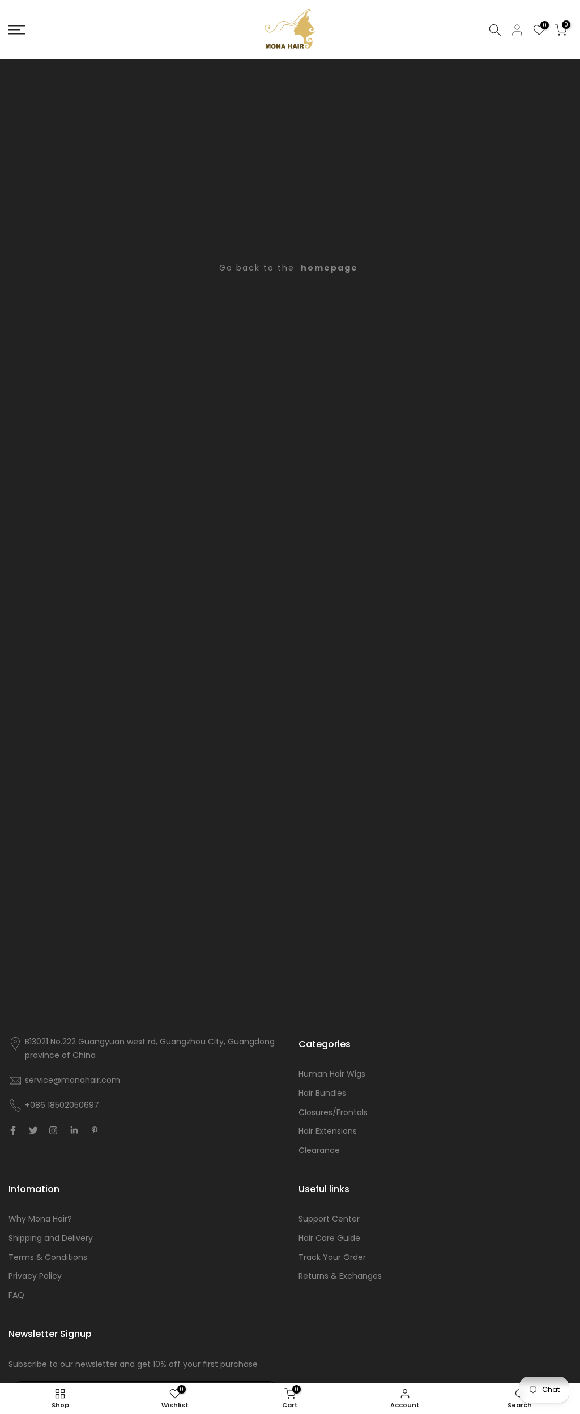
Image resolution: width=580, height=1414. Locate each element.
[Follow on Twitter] (33, 1130)
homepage (329, 267)
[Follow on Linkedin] (74, 1130)
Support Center (329, 1218)
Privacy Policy (35, 1276)
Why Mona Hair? (40, 1218)
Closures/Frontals (333, 1112)
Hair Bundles (322, 1093)
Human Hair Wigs (331, 1073)
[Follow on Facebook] (13, 1130)
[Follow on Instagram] (53, 1130)
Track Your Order (332, 1257)
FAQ (16, 1295)
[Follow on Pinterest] (95, 1130)
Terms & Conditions (47, 1257)
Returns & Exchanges (340, 1276)
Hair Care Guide (329, 1238)
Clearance (319, 1150)
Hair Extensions (327, 1131)
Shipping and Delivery (50, 1238)
